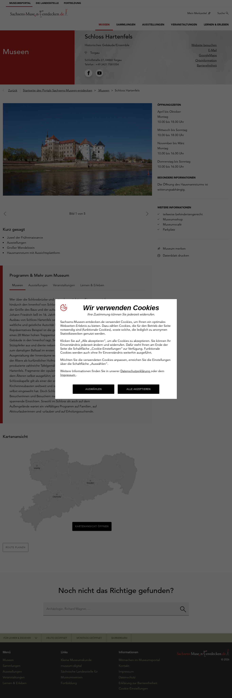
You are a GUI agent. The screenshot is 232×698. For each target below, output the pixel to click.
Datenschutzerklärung (135, 371)
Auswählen (93, 389)
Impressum (68, 375)
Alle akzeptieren (139, 389)
